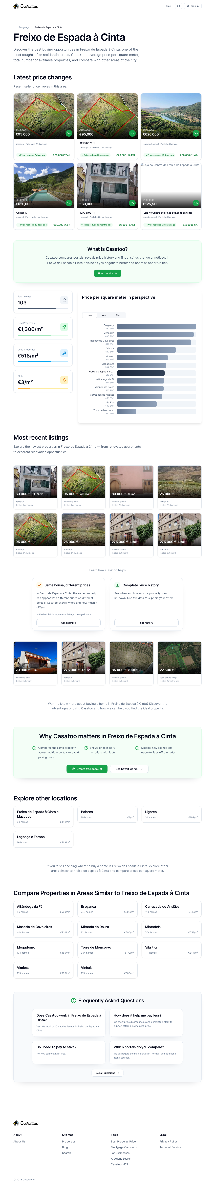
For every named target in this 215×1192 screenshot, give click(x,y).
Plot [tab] (118, 315)
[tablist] (104, 315)
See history (146, 622)
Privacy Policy (169, 1141)
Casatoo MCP (119, 1164)
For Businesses (120, 1153)
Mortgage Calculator (124, 1147)
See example (68, 622)
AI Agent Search (121, 1158)
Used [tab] (90, 315)
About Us (19, 1141)
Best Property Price (123, 1141)
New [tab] (103, 315)
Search (66, 1153)
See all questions (105, 1072)
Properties (68, 1141)
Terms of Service (170, 1147)
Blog (168, 6)
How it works (105, 273)
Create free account (89, 769)
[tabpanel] (140, 369)
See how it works (127, 769)
